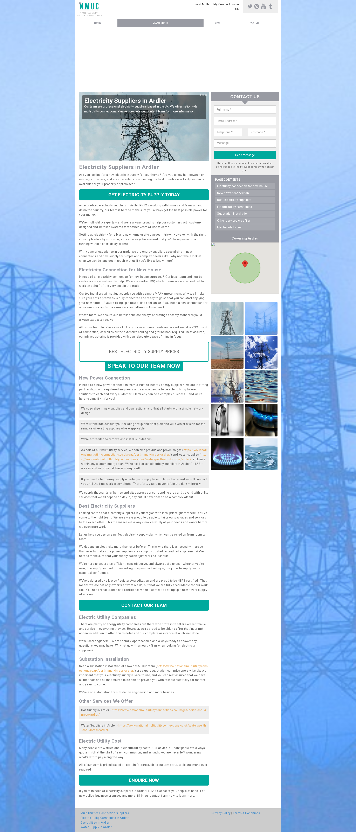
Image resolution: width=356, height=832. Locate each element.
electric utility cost (230, 227)
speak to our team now (144, 365)
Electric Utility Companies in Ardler (105, 817)
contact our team (144, 605)
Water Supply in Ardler (96, 827)
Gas (217, 23)
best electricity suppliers (234, 199)
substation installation (233, 213)
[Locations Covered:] (80, 3)
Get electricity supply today (144, 194)
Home (97, 23)
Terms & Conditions (246, 813)
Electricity (161, 23)
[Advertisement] (201, 61)
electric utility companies (234, 206)
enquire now (144, 780)
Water (254, 23)
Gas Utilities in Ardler (95, 822)
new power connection (233, 193)
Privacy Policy (221, 813)
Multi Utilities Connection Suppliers (105, 813)
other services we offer (233, 220)
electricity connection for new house (242, 186)
